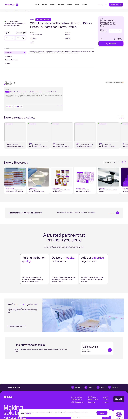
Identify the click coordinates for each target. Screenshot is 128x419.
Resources (91, 402)
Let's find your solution (16, 326)
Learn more (28, 413)
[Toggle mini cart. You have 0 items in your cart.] (102, 5)
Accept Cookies (102, 413)
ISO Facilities (92, 397)
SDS (7, 37)
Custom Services (76, 399)
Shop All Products (76, 397)
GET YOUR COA (111, 212)
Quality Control (93, 399)
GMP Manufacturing (77, 402)
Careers (105, 399)
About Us (105, 397)
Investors (105, 402)
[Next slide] (8, 33)
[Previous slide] (5, 33)
